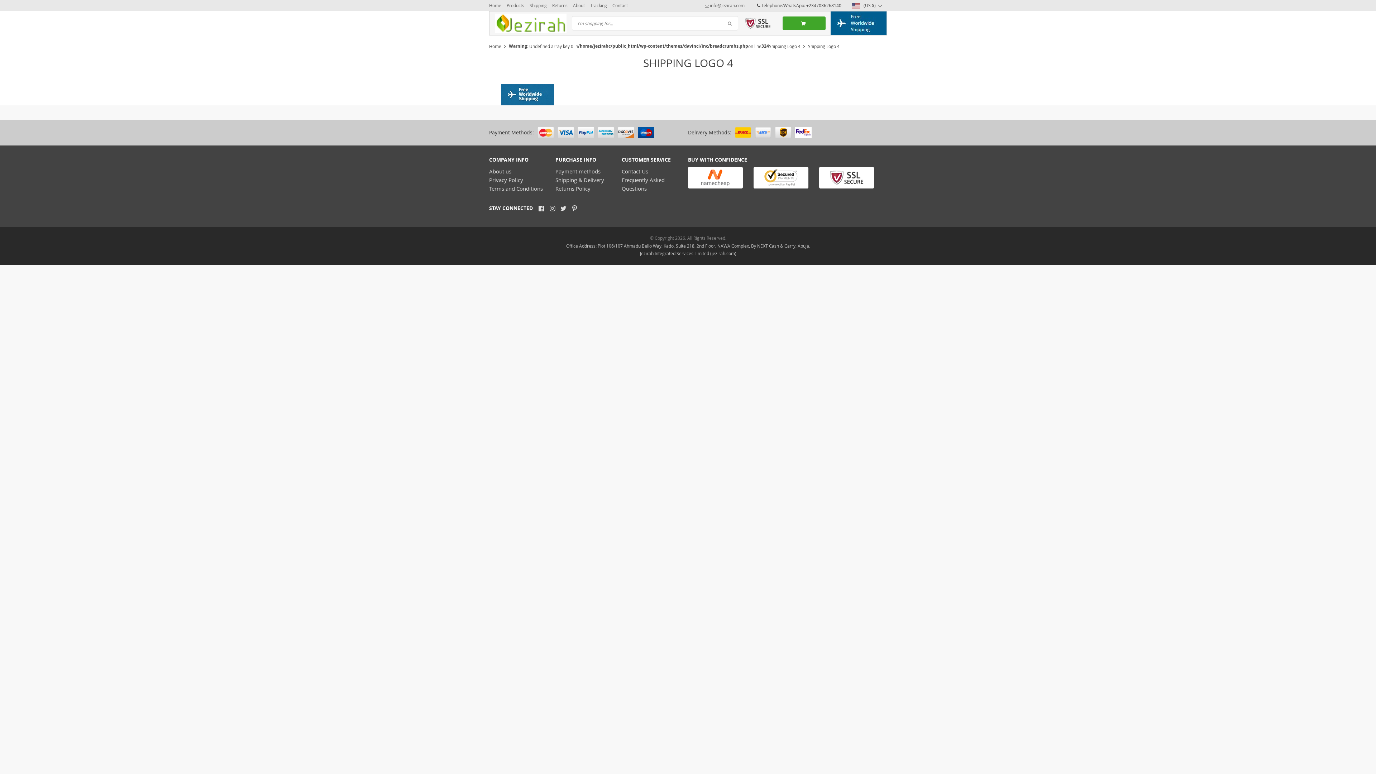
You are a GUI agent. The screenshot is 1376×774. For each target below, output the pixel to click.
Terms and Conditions (516, 188)
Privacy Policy (506, 179)
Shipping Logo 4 (785, 46)
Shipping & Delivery (579, 179)
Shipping (538, 5)
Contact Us (635, 171)
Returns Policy (573, 188)
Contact (620, 5)
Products (515, 5)
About (579, 5)
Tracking (598, 5)
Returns (560, 5)
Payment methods (578, 171)
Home (495, 5)
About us (500, 171)
